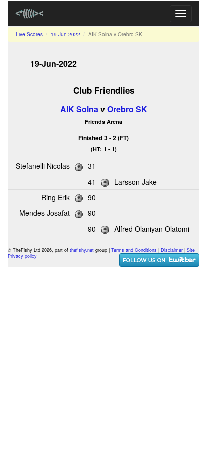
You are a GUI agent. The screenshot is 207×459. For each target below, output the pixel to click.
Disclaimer (172, 250)
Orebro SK (127, 109)
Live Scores (29, 34)
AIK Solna (79, 109)
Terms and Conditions (134, 250)
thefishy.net (82, 250)
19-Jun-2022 (65, 34)
